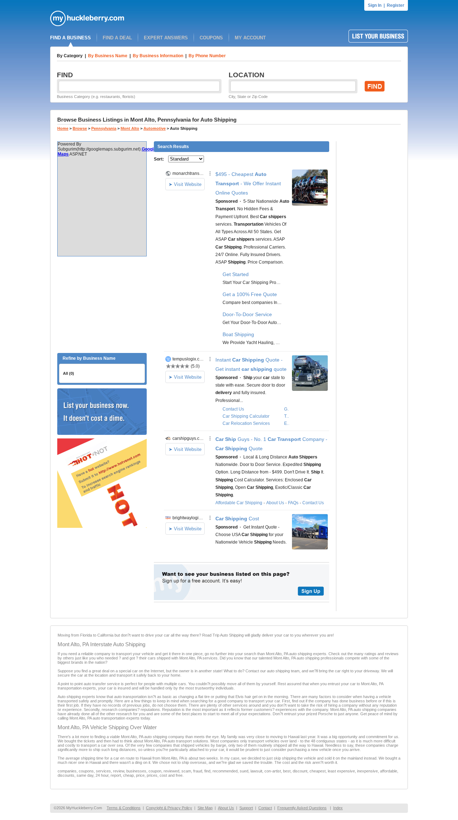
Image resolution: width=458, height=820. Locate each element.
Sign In (374, 5)
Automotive (154, 128)
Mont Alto (130, 128)
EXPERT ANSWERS (166, 37)
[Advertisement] (102, 304)
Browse (80, 128)
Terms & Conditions (124, 808)
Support (246, 808)
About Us (226, 808)
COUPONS (211, 37)
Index (338, 808)
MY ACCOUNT (250, 37)
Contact (265, 808)
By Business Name (107, 55)
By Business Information (158, 55)
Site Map (205, 808)
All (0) (68, 373)
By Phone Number (207, 55)
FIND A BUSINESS (70, 37)
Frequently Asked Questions (302, 808)
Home (62, 128)
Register (395, 5)
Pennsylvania (103, 128)
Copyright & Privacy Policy (169, 808)
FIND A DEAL (117, 37)
